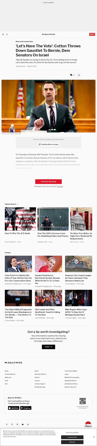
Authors (37, 377)
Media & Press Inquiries (72, 377)
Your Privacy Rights (71, 371)
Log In (60, 186)
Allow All (72, 442)
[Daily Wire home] (48, 34)
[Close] (94, 437)
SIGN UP (92, 34)
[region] (48, 437)
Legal (66, 374)
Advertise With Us (40, 374)
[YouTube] (23, 424)
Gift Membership (40, 387)
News (7, 371)
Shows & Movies (10, 374)
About (37, 371)
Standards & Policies (71, 384)
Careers (37, 380)
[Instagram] (17, 424)
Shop (6, 380)
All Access (8, 377)
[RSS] (28, 424)
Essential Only (72, 437)
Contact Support (40, 384)
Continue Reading (48, 181)
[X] (12, 424)
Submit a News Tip (70, 387)
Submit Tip (48, 347)
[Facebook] (7, 424)
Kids (6, 384)
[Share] (79, 75)
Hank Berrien (20, 66)
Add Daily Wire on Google (49, 144)
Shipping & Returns (71, 380)
